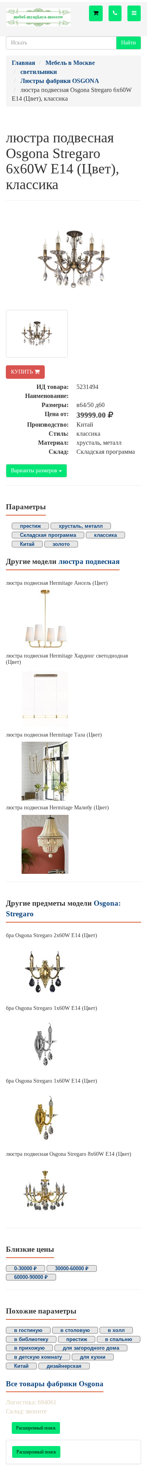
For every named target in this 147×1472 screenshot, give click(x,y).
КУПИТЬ (22, 372)
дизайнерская (64, 1366)
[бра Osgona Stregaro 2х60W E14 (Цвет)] (73, 971)
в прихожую (29, 1348)
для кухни (92, 1357)
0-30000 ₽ (25, 1268)
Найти (128, 43)
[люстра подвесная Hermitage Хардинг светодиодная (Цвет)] (73, 698)
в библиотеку (31, 1339)
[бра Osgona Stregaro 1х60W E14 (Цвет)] (73, 1044)
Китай (27, 544)
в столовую (75, 1330)
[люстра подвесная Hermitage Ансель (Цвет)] (73, 619)
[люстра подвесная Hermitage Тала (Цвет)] (73, 771)
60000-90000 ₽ (31, 1277)
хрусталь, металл (81, 526)
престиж (30, 526)
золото (61, 544)
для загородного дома (91, 1348)
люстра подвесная (89, 561)
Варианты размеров (35, 470)
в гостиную (28, 1330)
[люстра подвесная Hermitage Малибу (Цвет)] (73, 844)
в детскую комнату (38, 1357)
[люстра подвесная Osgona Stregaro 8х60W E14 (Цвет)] (73, 1190)
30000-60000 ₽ (72, 1268)
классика (105, 535)
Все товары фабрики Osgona (54, 1384)
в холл (116, 1330)
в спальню (118, 1339)
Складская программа (48, 535)
